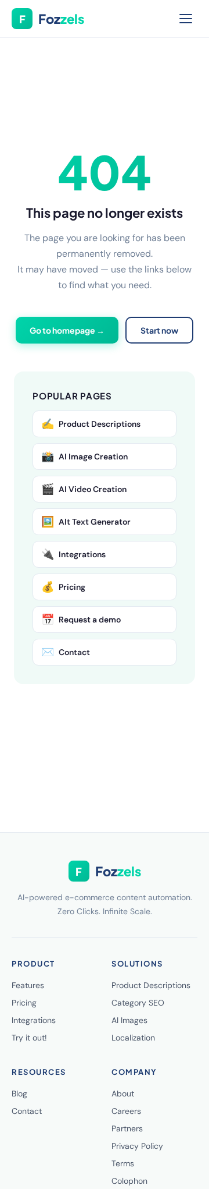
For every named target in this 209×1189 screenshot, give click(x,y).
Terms (122, 1163)
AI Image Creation (84, 456)
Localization (133, 1037)
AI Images (129, 1020)
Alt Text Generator (86, 522)
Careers (126, 1111)
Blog (19, 1093)
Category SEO (137, 1002)
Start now (159, 330)
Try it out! (29, 1037)
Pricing (63, 587)
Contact (65, 652)
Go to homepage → (67, 330)
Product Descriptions (90, 424)
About (122, 1093)
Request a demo (81, 620)
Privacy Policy (137, 1146)
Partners (127, 1128)
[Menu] (185, 18)
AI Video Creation (84, 489)
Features (28, 985)
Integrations (73, 554)
